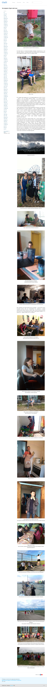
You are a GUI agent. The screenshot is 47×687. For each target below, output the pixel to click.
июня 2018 (5, 111)
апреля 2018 (5, 114)
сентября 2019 (6, 96)
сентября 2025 (6, 25)
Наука (24, 2)
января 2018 (5, 118)
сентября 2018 (6, 108)
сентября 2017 (6, 124)
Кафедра (13, 2)
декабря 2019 (5, 92)
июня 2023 (5, 55)
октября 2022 (6, 59)
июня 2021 (5, 74)
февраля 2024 (6, 46)
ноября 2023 (5, 50)
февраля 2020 (6, 89)
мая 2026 (5, 15)
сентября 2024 (6, 37)
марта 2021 (5, 77)
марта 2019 (5, 99)
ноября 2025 (5, 22)
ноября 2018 (5, 105)
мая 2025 (5, 28)
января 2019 (5, 102)
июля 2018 (5, 109)
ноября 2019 (5, 93)
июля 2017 (5, 126)
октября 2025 (6, 24)
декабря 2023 (6, 49)
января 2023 (5, 58)
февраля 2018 (6, 117)
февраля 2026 (6, 18)
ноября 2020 (5, 81)
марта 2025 (5, 30)
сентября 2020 (6, 84)
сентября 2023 (6, 53)
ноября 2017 (5, 121)
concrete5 (11, 685)
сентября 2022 (6, 61)
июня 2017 (5, 127)
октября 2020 (6, 83)
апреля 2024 (5, 43)
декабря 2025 (6, 21)
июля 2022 (5, 62)
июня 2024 (5, 40)
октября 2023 (5, 52)
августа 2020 (5, 86)
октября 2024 (6, 36)
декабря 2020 (6, 80)
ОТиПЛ (4, 2)
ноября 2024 (5, 34)
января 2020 (5, 90)
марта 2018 (5, 115)
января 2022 (5, 68)
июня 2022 (5, 64)
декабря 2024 (6, 33)
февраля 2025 (6, 31)
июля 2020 (5, 87)
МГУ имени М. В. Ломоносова (16, 680)
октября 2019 (5, 95)
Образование (19, 2)
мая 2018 (5, 112)
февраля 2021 (5, 78)
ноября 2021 (5, 71)
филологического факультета (6, 680)
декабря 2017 (6, 120)
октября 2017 (5, 123)
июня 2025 (5, 27)
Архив (27, 2)
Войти (44, 685)
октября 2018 (5, 106)
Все (4, 12)
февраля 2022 (6, 67)
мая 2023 (5, 56)
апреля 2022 (5, 65)
